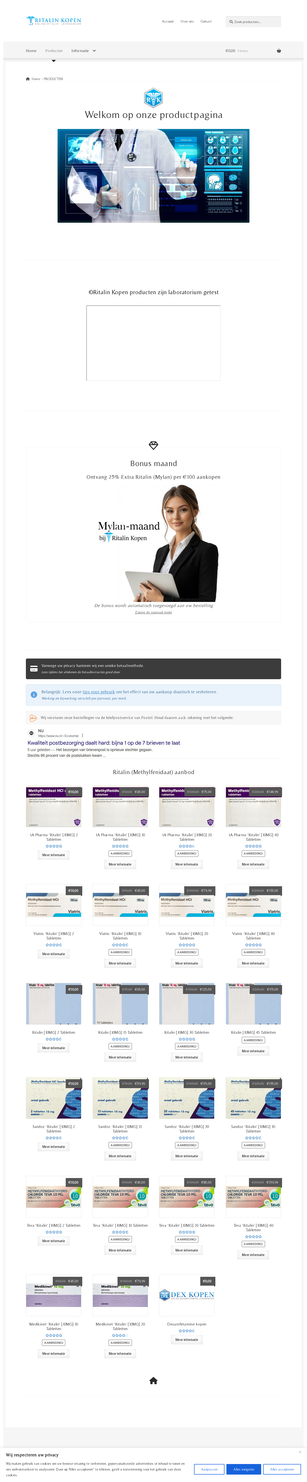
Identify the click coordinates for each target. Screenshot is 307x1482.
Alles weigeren (243, 1469)
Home (31, 50)
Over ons (187, 21)
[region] (153, 1465)
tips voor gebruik (99, 691)
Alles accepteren (282, 1469)
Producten (54, 50)
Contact (206, 21)
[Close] (302, 1452)
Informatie (80, 50)
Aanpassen (209, 1469)
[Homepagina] (153, 1380)
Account (168, 21)
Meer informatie (53, 855)
